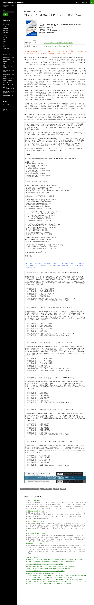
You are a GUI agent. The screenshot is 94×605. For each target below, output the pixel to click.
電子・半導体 (6, 24)
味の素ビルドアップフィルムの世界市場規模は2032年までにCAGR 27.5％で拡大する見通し (49, 568)
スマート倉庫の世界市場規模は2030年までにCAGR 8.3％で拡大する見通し (44, 564)
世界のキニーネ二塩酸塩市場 (33, 557)
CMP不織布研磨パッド (46, 488)
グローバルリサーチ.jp (8, 107)
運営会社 (78, 2)
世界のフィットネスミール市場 (35, 521)
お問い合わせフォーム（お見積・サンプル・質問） (58, 43)
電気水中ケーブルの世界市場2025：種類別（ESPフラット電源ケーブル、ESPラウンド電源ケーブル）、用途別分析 (54, 559)
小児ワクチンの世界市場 (33, 501)
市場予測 (56, 488)
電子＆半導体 (37, 11)
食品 (4, 44)
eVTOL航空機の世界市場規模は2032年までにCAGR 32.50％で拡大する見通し (45, 571)
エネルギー (5, 35)
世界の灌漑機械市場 (8, 95)
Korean (4, 113)
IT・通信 (5, 26)
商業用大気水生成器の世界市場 (35, 511)
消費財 (4, 41)
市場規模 (63, 488)
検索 (4, 10)
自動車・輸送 (6, 48)
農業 (4, 46)
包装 (4, 39)
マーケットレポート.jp (8, 104)
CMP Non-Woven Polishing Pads (30, 488)
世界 (25, 11)
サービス (5, 37)
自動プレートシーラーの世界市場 (36, 533)
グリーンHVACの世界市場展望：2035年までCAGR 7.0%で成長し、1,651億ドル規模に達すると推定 (51, 561)
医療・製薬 (5, 33)
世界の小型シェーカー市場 (34, 543)
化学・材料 (5, 28)
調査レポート (30, 11)
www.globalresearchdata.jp (13, 2)
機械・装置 (5, 30)
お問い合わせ (85, 2)
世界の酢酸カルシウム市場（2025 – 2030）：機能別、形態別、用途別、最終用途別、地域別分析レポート (52, 566)
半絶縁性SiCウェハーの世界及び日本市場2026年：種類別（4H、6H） (43, 573)
